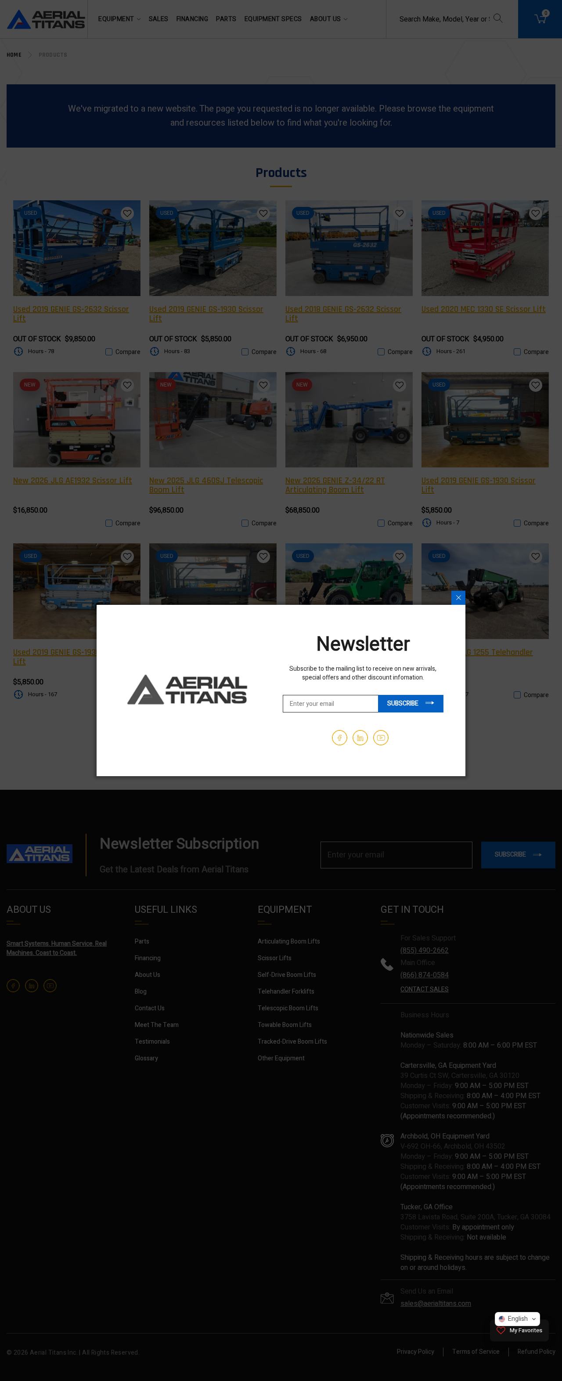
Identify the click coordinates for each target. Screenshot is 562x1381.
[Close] (458, 598)
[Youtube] (381, 737)
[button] (517, 1319)
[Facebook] (339, 737)
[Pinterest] (360, 737)
